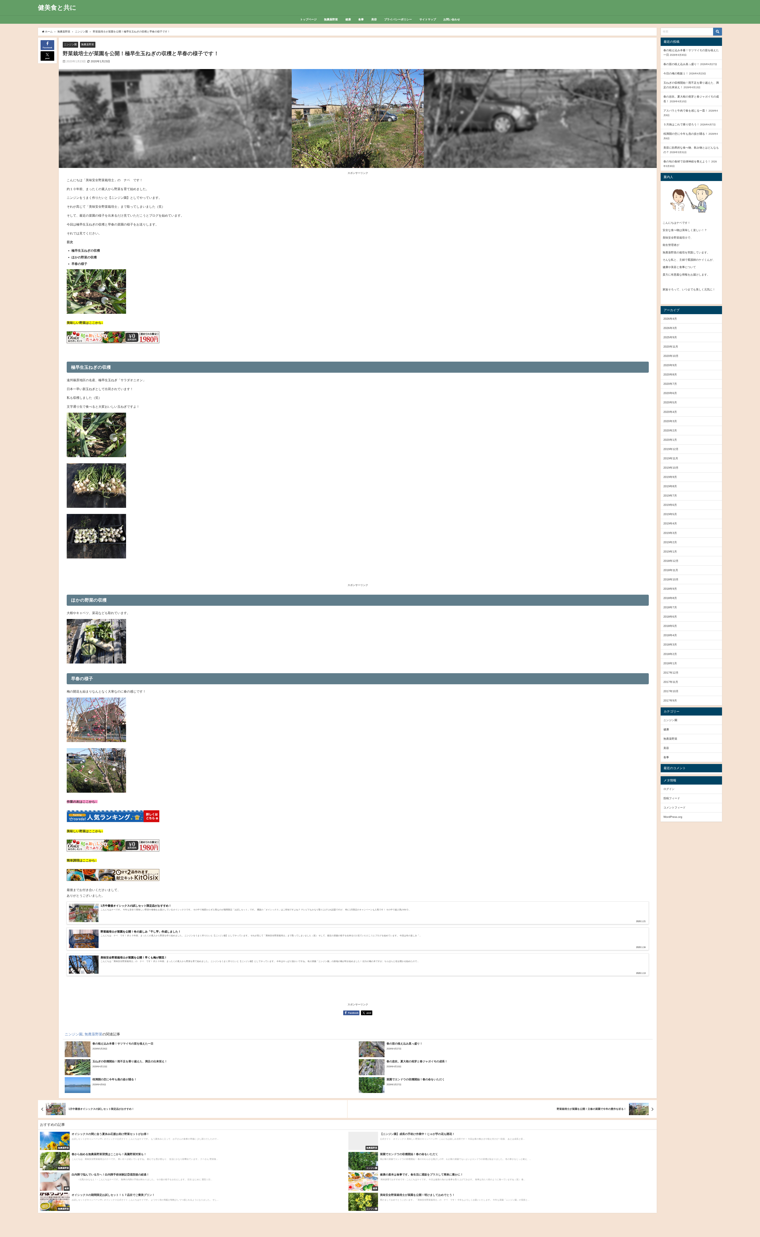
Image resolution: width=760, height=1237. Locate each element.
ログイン (668, 789)
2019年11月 (670, 458)
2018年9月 (670, 588)
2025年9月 (670, 337)
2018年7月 (670, 607)
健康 (348, 19)
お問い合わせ (451, 19)
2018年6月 (670, 616)
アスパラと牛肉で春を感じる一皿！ (685, 110)
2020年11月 (670, 346)
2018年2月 (670, 654)
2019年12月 (670, 449)
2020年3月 (670, 421)
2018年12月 (670, 560)
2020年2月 (670, 430)
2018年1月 (670, 663)
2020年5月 (670, 402)
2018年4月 (670, 635)
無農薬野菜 (331, 19)
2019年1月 (670, 551)
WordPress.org (672, 816)
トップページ (308, 19)
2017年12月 (670, 672)
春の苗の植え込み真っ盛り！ (681, 64)
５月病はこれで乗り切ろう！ (681, 124)
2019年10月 (670, 467)
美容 (374, 19)
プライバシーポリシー (398, 19)
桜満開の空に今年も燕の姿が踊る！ (685, 133)
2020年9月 (670, 365)
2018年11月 (670, 570)
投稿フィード (671, 798)
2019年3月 (670, 533)
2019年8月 (670, 486)
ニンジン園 (70, 44)
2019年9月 (670, 477)
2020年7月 (670, 383)
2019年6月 (670, 504)
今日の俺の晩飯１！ (675, 73)
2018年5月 (670, 626)
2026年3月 (670, 328)
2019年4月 (670, 523)
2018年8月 (670, 598)
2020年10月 (670, 356)
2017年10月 (670, 691)
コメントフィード (674, 807)
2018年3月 (670, 644)
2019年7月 (670, 495)
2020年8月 (670, 374)
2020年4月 (670, 411)
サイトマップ (427, 19)
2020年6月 (670, 393)
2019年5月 (670, 514)
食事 (361, 19)
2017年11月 (670, 682)
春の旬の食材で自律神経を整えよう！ (687, 161)
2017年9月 (670, 700)
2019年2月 (670, 542)
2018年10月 (670, 579)
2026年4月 (670, 318)
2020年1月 (670, 439)
